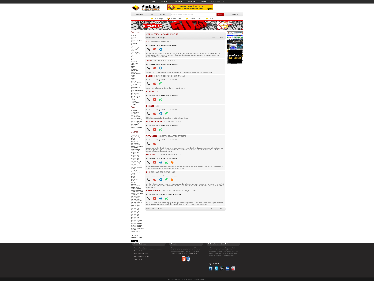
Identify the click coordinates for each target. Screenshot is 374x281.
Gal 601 (133, 169)
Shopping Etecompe (136, 219)
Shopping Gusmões (136, 220)
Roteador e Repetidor (137, 90)
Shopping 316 (135, 210)
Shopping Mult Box (136, 225)
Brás (211, 18)
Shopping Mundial (136, 226)
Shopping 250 (135, 152)
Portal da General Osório (141, 253)
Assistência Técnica (136, 40)
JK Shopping (134, 204)
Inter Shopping (135, 197)
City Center (134, 170)
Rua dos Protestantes (137, 120)
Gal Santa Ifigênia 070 (137, 190)
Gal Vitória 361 (135, 194)
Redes (133, 89)
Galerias (162, 14)
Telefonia (133, 101)
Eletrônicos (134, 61)
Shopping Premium (136, 166)
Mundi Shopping (135, 205)
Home (153, 1)
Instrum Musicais (136, 73)
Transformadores (135, 102)
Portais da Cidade (187, 279)
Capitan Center (135, 135)
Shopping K (134, 164)
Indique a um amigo (136, 237)
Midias (133, 76)
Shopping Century (136, 161)
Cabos (133, 46)
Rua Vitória (134, 126)
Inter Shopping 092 (136, 199)
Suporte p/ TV (135, 98)
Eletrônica (134, 60)
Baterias (133, 45)
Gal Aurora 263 (135, 143)
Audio (132, 41)
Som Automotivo (135, 95)
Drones (133, 57)
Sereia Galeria (135, 150)
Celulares (133, 51)
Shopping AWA (135, 159)
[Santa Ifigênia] (146, 11)
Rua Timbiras (134, 124)
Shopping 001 (135, 207)
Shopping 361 (135, 213)
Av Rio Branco (135, 112)
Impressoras (134, 70)
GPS (132, 67)
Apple (132, 38)
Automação (134, 43)
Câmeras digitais (135, 48)
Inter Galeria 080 (135, 196)
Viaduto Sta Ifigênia (136, 127)
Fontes (133, 64)
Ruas (151, 14)
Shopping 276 (135, 158)
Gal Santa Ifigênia (136, 188)
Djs (132, 55)
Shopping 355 (135, 211)
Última (222, 37)
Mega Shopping (135, 149)
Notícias (233, 14)
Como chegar (178, 1)
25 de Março (159, 18)
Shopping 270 (135, 156)
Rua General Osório (136, 121)
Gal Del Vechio (135, 187)
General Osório (176, 18)
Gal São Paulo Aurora (137, 146)
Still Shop (133, 229)
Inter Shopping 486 (136, 202)
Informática (134, 72)
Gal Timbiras (134, 147)
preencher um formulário (181, 250)
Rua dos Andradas (136, 116)
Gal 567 (133, 176)
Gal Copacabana (135, 144)
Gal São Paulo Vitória (137, 193)
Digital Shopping (135, 137)
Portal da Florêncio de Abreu (142, 256)
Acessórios (134, 35)
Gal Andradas (134, 181)
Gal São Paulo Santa (137, 191)
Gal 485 (133, 173)
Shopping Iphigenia (136, 222)
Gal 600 (133, 178)
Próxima (213, 37)
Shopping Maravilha (136, 223)
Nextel (133, 79)
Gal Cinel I (134, 182)
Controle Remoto (135, 54)
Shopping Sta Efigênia (137, 228)
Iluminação (134, 69)
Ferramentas (134, 63)
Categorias (139, 14)
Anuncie (203, 1)
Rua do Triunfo (135, 115)
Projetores (134, 84)
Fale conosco (164, 1)
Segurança (134, 92)
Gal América (134, 179)
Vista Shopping (135, 231)
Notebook (133, 81)
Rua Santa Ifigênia (136, 123)
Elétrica (133, 58)
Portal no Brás (138, 259)
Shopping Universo (136, 167)
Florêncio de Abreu (195, 18)
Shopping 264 (135, 155)
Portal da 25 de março (140, 251)
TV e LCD (133, 104)
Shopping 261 (135, 153)
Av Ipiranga (134, 110)
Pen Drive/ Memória (136, 83)
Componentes (135, 52)
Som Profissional (136, 96)
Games (133, 66)
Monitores (133, 78)
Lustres (133, 75)
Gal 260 (133, 138)
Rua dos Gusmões (136, 118)
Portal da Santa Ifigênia (140, 248)
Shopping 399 (135, 217)
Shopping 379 (135, 216)
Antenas (133, 37)
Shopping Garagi (135, 162)
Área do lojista (191, 1)
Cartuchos (134, 49)
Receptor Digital (135, 87)
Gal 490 (133, 175)
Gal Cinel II (134, 184)
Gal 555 (133, 140)
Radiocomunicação (136, 86)
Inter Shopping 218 (136, 200)
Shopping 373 (135, 214)
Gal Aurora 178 (135, 141)
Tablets (133, 99)
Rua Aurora (134, 113)
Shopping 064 (135, 208)
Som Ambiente (135, 93)
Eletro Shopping (135, 172)
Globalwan (203, 279)
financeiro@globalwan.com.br (188, 253)
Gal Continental (135, 185)
